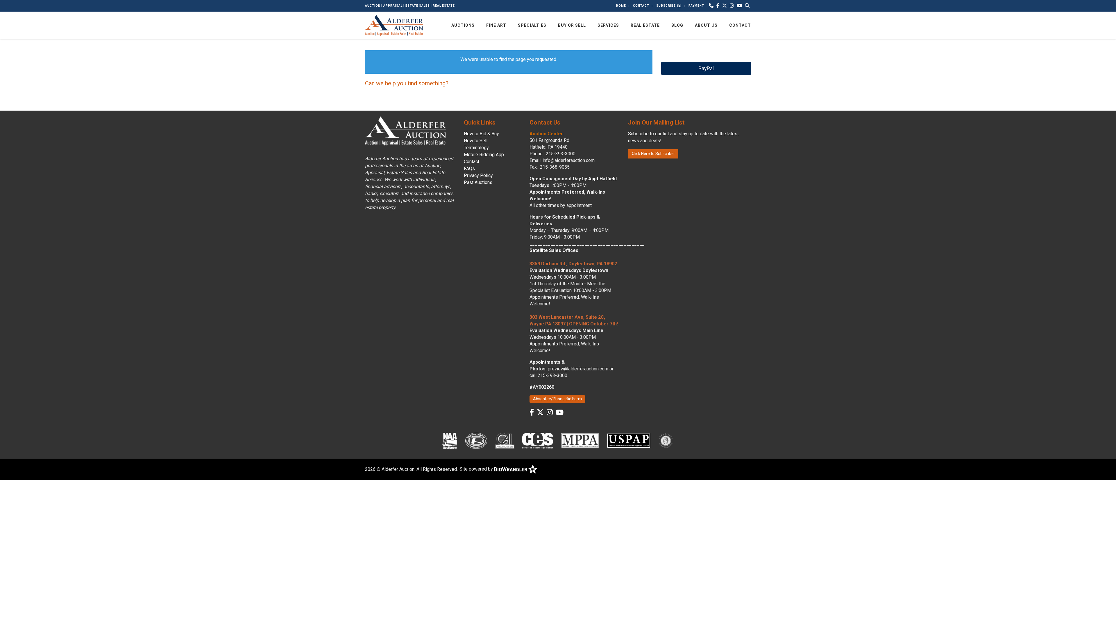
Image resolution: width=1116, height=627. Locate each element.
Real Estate (645, 25)
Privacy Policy (478, 175)
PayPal (706, 68)
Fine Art (496, 25)
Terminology (476, 147)
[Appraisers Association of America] (666, 440)
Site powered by (476, 469)
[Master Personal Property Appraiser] (579, 440)
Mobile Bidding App (484, 154)
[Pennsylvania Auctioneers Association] (476, 440)
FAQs (469, 168)
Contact (641, 5)
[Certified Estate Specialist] (537, 440)
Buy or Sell (572, 25)
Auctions (463, 25)
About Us (706, 25)
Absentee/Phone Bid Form (557, 399)
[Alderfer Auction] (394, 25)
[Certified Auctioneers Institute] (504, 440)
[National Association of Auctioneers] (450, 440)
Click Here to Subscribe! (653, 153)
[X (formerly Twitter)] (724, 5)
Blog (677, 25)
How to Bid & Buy (481, 133)
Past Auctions (478, 182)
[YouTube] (739, 5)
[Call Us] (711, 5)
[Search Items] (747, 5)
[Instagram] (732, 5)
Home (621, 5)
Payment (696, 5)
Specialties (532, 25)
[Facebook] (717, 5)
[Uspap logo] (629, 440)
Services (608, 25)
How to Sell (475, 140)
